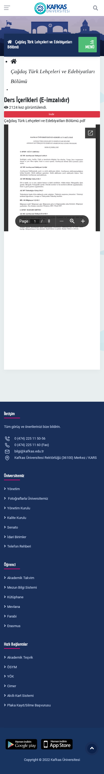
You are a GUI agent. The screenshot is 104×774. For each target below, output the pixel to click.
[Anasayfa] (14, 62)
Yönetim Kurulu (18, 508)
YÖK (10, 676)
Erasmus (14, 626)
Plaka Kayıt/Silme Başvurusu (29, 705)
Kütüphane (15, 597)
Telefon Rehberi (19, 546)
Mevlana (13, 607)
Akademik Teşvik (20, 657)
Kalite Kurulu (16, 518)
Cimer (11, 686)
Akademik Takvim (20, 578)
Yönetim (13, 489)
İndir (52, 114)
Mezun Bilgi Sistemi (22, 587)
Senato (12, 527)
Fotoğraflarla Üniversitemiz (27, 499)
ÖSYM (12, 667)
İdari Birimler (16, 537)
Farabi (12, 616)
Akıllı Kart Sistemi (20, 696)
